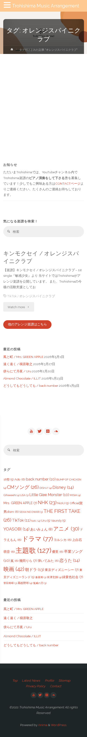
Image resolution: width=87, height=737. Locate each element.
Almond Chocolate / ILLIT (22, 378)
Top (14, 680)
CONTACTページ (68, 183)
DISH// (45, 488)
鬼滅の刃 (39, 583)
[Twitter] (39, 431)
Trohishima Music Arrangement (45, 6)
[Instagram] (47, 431)
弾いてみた (48, 561)
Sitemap (64, 680)
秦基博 (40, 577)
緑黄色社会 (72, 577)
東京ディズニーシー (62, 570)
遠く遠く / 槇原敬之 (17, 364)
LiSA (24, 495)
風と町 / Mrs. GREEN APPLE (23, 357)
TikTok (12, 296)
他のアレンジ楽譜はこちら (27, 324)
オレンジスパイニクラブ (37, 296)
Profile (49, 680)
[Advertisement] (43, 99)
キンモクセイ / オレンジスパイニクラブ (41, 257)
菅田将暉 (10, 583)
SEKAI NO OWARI (31, 511)
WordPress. (59, 725)
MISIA (75, 495)
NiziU (63, 503)
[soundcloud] (55, 431)
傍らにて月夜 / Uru (17, 371)
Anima (42, 725)
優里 (57, 552)
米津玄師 (54, 577)
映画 (13, 569)
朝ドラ (34, 569)
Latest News (31, 680)
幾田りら (28, 561)
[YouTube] (31, 431)
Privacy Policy (35, 686)
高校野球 (25, 583)
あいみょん (41, 529)
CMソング (23, 487)
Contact (55, 686)
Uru (45, 520)
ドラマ (37, 538)
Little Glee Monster (49, 495)
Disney (63, 487)
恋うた (69, 560)
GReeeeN (11, 495)
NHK (47, 502)
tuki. (35, 520)
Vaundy (58, 520)
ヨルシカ (62, 540)
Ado (19, 479)
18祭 (8, 479)
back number (41, 479)
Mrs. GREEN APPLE (20, 503)
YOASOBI (16, 529)
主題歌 (33, 550)
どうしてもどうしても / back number (30, 385)
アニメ (66, 529)
